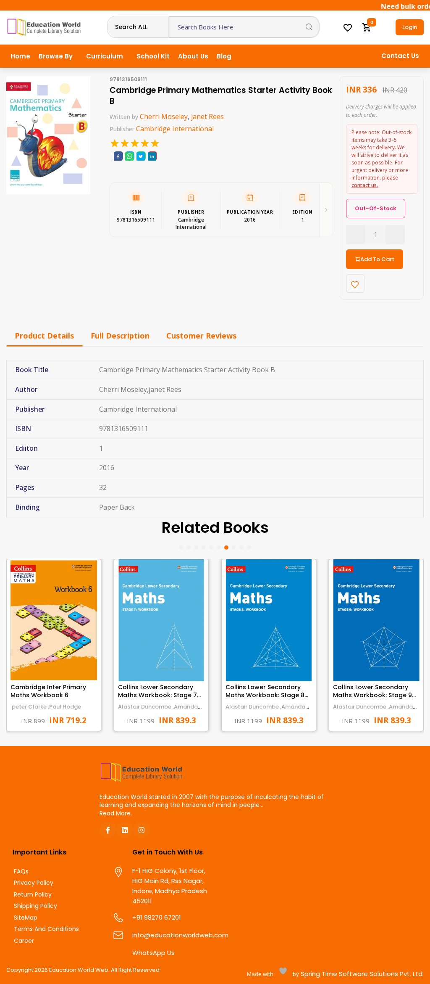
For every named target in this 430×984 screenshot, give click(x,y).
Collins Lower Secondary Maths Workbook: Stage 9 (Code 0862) (372, 695)
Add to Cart (377, 259)
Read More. (116, 813)
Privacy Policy (33, 883)
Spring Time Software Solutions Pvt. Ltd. (361, 973)
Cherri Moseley (164, 116)
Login (409, 27)
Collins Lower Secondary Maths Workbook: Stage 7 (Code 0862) (157, 695)
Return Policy (33, 895)
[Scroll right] (326, 210)
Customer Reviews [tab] (201, 336)
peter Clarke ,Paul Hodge (45, 707)
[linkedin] (152, 156)
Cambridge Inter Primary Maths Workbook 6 (48, 691)
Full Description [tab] (120, 336)
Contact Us (400, 55)
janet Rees (207, 116)
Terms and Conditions (46, 929)
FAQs (21, 872)
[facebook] (118, 156)
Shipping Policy (35, 906)
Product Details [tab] (44, 336)
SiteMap (25, 918)
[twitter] (140, 156)
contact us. (364, 185)
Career (24, 941)
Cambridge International (175, 128)
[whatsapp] (129, 156)
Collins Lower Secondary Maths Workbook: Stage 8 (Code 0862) (264, 695)
